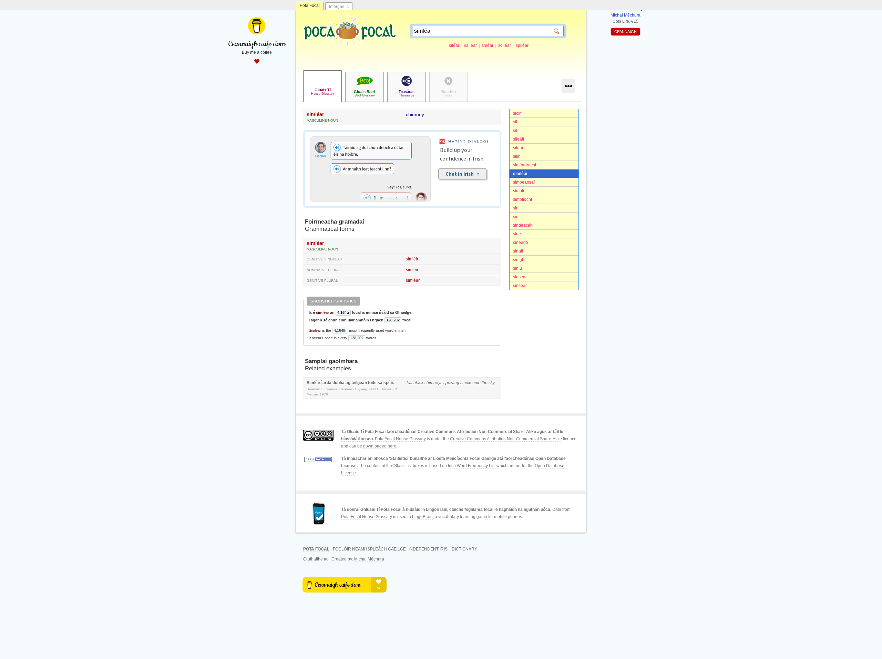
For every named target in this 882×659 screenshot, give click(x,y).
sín (516, 216)
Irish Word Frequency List (471, 465)
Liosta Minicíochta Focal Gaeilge (464, 458)
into (477, 382)
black (418, 382)
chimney (415, 114)
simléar (520, 173)
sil (515, 122)
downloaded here (379, 446)
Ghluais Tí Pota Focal (380, 509)
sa (380, 382)
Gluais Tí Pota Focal (366, 431)
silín (517, 156)
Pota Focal (310, 5)
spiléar (522, 45)
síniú (517, 268)
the (485, 382)
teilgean (359, 382)
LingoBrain (436, 509)
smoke (466, 382)
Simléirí (314, 382)
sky (491, 382)
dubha (338, 382)
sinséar (520, 285)
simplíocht (522, 199)
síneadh (520, 242)
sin (516, 208)
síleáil (518, 139)
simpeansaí (524, 182)
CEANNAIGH (625, 32)
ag (348, 382)
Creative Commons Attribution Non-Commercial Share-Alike (477, 431)
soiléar (504, 45)
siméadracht (524, 165)
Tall (409, 382)
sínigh (518, 259)
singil (518, 251)
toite (372, 382)
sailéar (470, 45)
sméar (487, 45)
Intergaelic (339, 6)
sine (517, 233)
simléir (412, 259)
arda (326, 382)
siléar (454, 45)
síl (515, 130)
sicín (517, 113)
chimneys (433, 382)
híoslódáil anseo (357, 438)
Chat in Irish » (462, 174)
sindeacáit (522, 225)
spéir (388, 382)
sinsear (520, 277)
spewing (451, 382)
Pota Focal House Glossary (400, 438)
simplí (518, 190)
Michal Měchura (369, 559)
